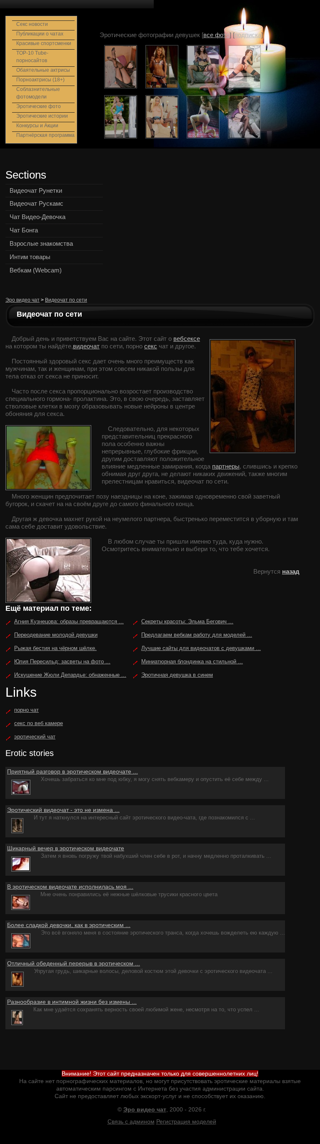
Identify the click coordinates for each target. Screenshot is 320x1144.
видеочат (86, 346)
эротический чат (34, 736)
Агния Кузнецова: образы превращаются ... (69, 621)
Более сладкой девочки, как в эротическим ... (68, 925)
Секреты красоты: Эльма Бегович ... (187, 621)
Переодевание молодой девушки (56, 635)
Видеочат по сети (66, 300)
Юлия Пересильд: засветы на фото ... (62, 661)
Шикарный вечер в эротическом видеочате (65, 848)
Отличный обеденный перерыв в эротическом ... (73, 963)
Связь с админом (131, 1121)
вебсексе (186, 338)
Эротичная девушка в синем (177, 675)
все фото (216, 34)
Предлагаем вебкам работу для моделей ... (196, 635)
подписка (248, 34)
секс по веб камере (38, 723)
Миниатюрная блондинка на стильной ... (192, 661)
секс (150, 346)
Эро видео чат (22, 300)
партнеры (226, 466)
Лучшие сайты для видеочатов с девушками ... (201, 648)
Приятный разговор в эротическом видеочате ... (72, 771)
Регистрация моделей (186, 1121)
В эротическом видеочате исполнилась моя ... (70, 886)
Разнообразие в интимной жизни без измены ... (72, 1001)
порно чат (26, 710)
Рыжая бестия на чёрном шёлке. (55, 648)
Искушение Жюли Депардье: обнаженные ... (70, 675)
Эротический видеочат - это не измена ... (63, 809)
